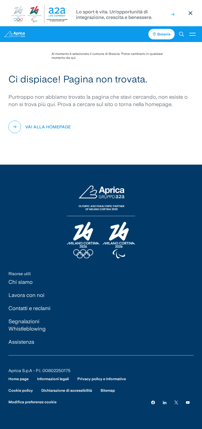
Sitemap (107, 390)
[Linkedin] (164, 402)
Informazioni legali (53, 379)
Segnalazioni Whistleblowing (27, 325)
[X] (176, 402)
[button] (181, 34)
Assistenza (21, 342)
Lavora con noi (26, 295)
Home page (18, 379)
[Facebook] (153, 402)
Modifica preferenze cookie (32, 402)
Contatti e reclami (29, 308)
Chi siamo (20, 282)
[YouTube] (188, 402)
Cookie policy (20, 390)
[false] (173, 14)
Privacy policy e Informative (101, 379)
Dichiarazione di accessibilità (66, 390)
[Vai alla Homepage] (27, 34)
